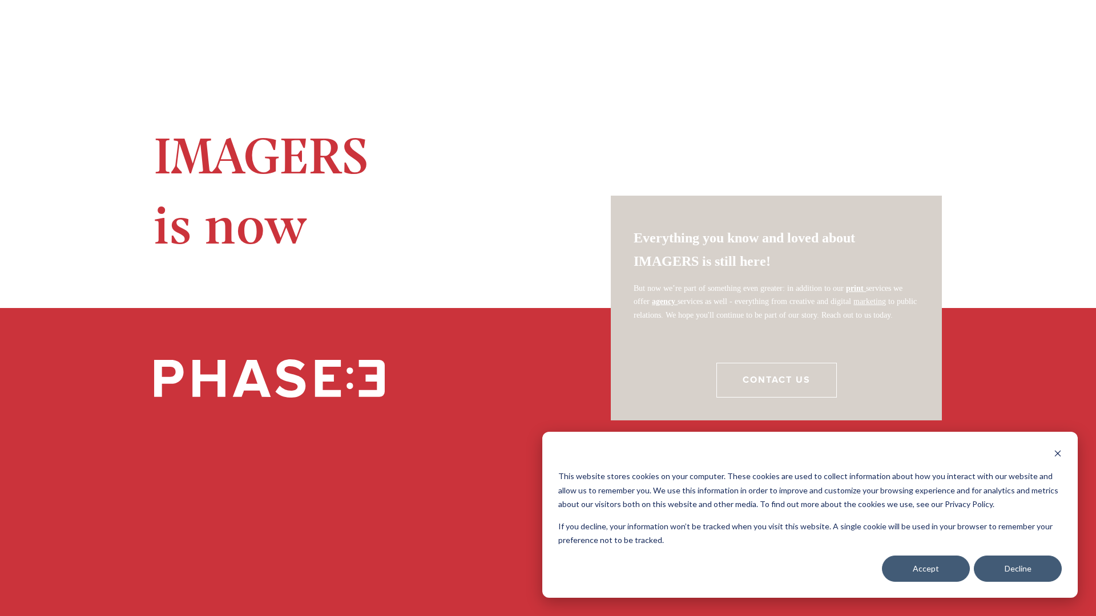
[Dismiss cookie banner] (1058, 455)
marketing (869, 301)
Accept (926, 568)
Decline (1018, 568)
